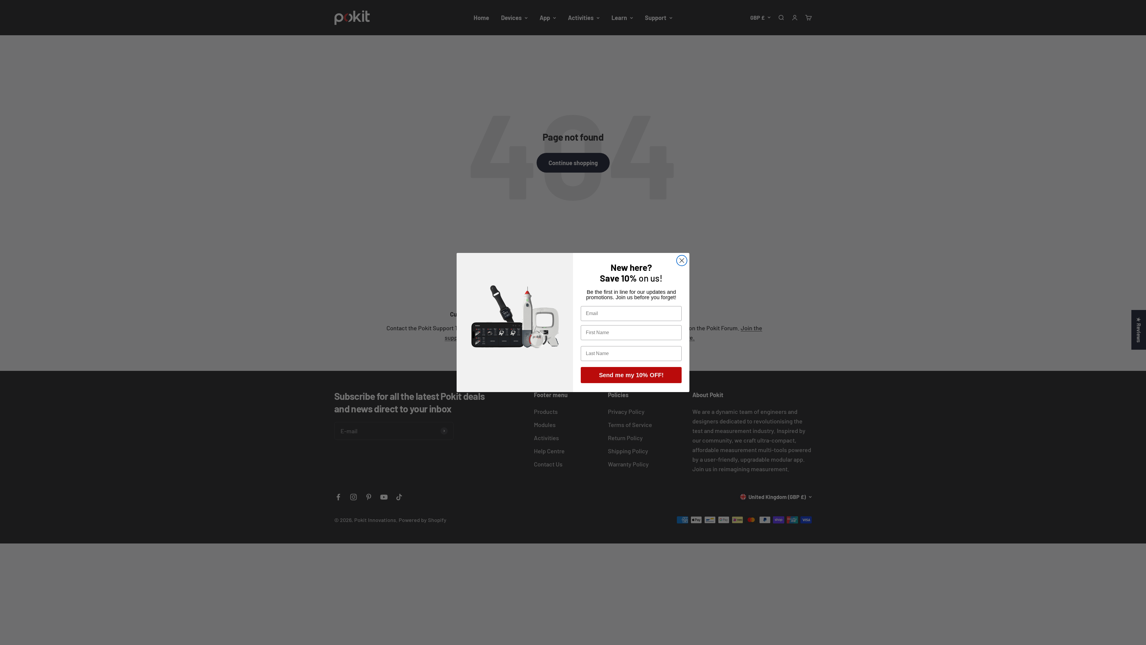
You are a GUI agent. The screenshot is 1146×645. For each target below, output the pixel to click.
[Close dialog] (682, 260)
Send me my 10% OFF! (631, 375)
